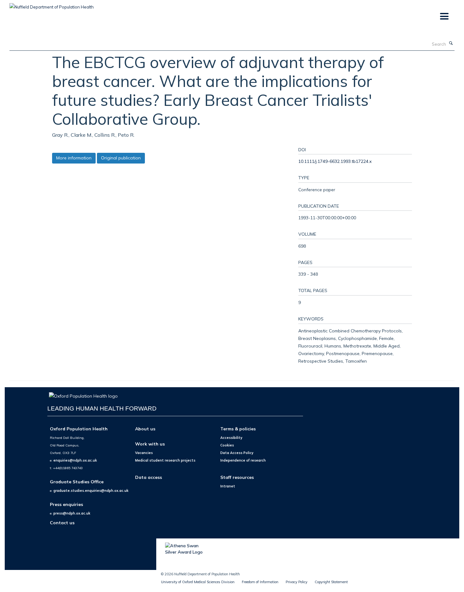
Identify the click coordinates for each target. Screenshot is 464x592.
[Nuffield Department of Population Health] (51, 4)
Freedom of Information (260, 582)
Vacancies (144, 453)
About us (145, 428)
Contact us (62, 522)
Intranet (227, 486)
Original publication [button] (121, 158)
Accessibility (231, 437)
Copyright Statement (331, 582)
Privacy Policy (296, 582)
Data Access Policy (236, 453)
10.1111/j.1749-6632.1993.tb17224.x (335, 161)
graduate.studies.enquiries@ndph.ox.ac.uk (90, 490)
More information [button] (74, 158)
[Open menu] (444, 16)
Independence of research (243, 460)
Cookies (227, 445)
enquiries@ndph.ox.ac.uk (75, 460)
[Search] (451, 43)
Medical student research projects (165, 460)
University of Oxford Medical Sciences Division (198, 582)
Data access (148, 477)
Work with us (150, 443)
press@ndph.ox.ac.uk (71, 513)
